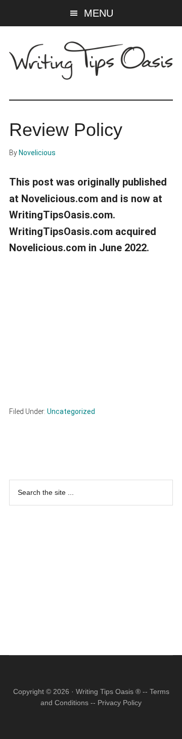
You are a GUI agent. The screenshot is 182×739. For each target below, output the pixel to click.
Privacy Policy (120, 703)
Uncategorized (71, 411)
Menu (98, 13)
